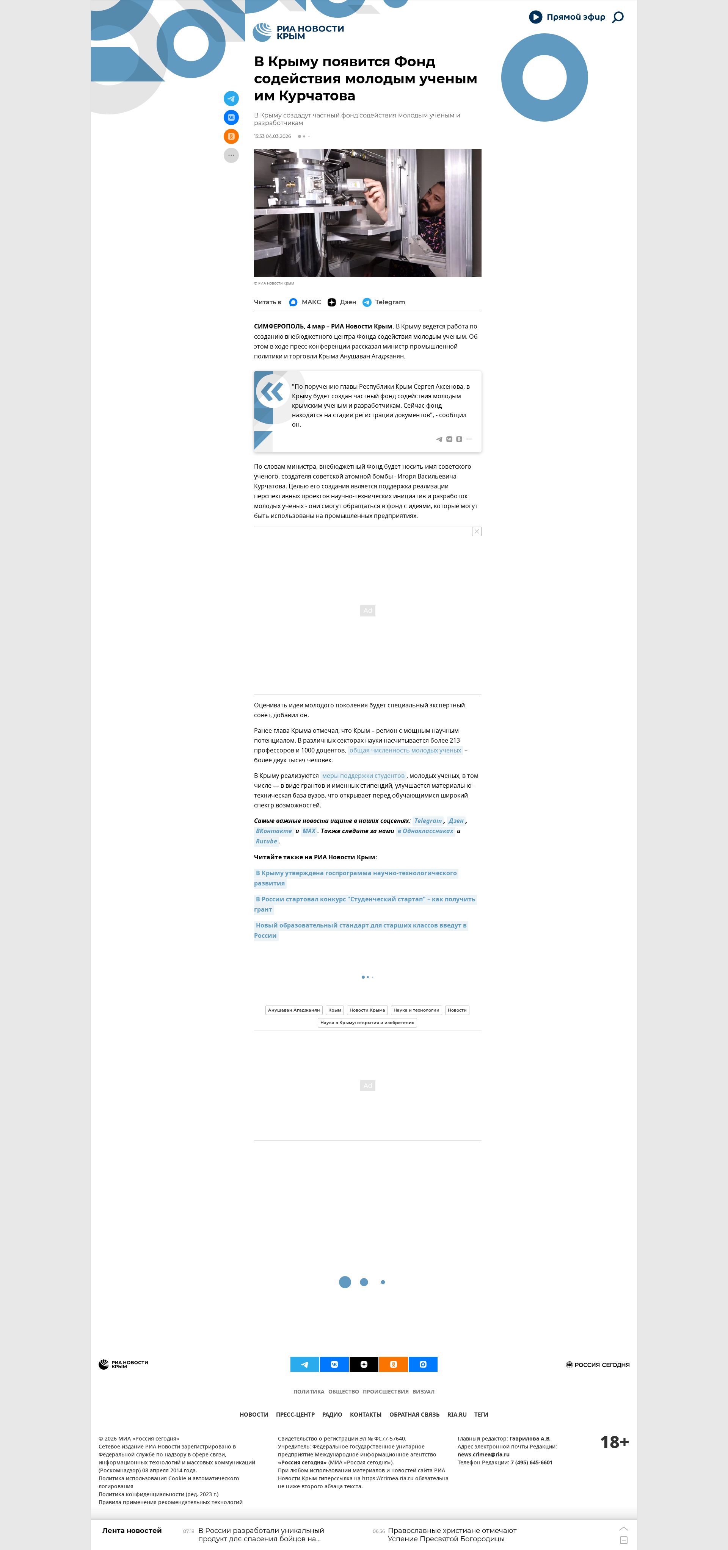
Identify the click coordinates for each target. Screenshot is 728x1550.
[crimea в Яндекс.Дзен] (364, 1364)
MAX (309, 832)
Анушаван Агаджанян (294, 1010)
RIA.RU (457, 1415)
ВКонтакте (274, 832)
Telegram (428, 821)
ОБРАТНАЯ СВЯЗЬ (414, 1415)
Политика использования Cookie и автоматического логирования (169, 1483)
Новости (457, 1010)
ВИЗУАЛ (424, 1392)
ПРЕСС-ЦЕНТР (295, 1415)
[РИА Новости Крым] (298, 32)
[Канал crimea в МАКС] (423, 1364)
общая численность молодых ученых (405, 750)
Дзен (456, 821)
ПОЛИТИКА (309, 1392)
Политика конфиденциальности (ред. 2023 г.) (158, 1495)
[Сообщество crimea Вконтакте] (334, 1364)
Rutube (266, 842)
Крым (334, 1010)
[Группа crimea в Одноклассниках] (393, 1364)
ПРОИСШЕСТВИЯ (386, 1392)
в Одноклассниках (425, 832)
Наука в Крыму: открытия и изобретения (367, 1022)
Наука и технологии (416, 1010)
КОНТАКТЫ (366, 1415)
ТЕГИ (481, 1415)
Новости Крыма (367, 1010)
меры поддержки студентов (363, 775)
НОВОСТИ (254, 1415)
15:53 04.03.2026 (272, 136)
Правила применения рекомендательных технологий (171, 1502)
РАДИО (332, 1415)
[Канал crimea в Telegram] (304, 1364)
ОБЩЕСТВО (343, 1392)
